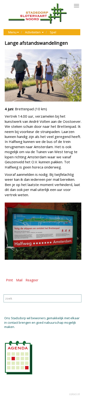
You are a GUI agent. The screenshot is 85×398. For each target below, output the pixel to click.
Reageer (32, 280)
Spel (53, 32)
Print (9, 280)
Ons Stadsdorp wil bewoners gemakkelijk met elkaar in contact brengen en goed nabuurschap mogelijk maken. (42, 322)
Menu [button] (12, 32)
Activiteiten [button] (33, 32)
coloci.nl (74, 394)
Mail (19, 280)
